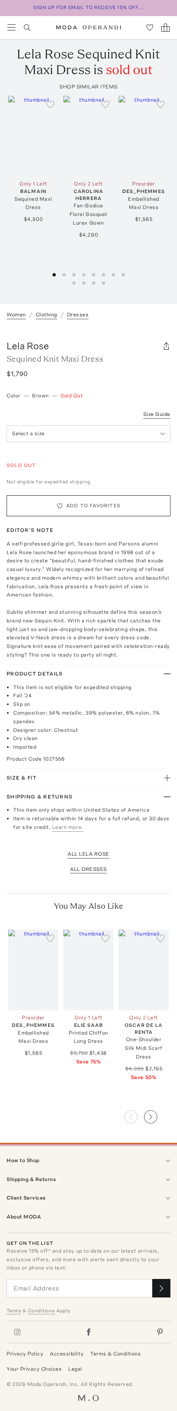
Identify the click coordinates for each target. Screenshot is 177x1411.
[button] (157, 1114)
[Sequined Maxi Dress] (33, 136)
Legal (75, 1369)
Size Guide (156, 414)
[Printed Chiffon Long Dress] (88, 970)
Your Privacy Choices (34, 1369)
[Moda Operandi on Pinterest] (160, 1332)
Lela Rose (28, 346)
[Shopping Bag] (165, 27)
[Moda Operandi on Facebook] (88, 1332)
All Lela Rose (88, 854)
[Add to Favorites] (50, 104)
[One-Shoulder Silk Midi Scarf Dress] (144, 970)
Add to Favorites (93, 505)
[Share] (166, 346)
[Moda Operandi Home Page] (89, 28)
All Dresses (88, 869)
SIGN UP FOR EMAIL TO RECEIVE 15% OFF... (88, 7)
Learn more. (68, 827)
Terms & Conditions (115, 1354)
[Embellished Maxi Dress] (144, 136)
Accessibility (67, 1354)
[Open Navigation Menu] (11, 27)
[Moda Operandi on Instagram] (17, 1332)
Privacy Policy (25, 1354)
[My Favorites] (150, 27)
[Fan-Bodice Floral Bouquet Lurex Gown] (88, 136)
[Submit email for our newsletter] (161, 1288)
